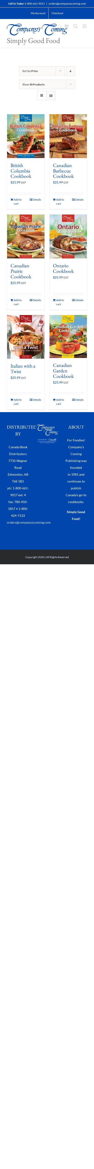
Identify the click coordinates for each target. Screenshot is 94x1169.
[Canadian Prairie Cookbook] (25, 236)
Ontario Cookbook (63, 268)
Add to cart (18, 201)
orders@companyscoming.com (67, 3)
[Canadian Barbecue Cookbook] (68, 136)
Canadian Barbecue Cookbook (63, 171)
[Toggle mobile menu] (84, 26)
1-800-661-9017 (35, 3)
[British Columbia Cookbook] (25, 136)
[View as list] (50, 95)
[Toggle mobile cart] (66, 26)
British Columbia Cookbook (20, 171)
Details (37, 199)
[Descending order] (70, 71)
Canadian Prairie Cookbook (20, 271)
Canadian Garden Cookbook (63, 370)
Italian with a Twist (22, 369)
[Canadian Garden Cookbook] (68, 336)
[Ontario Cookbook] (68, 236)
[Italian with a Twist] (25, 337)
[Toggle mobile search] (75, 26)
